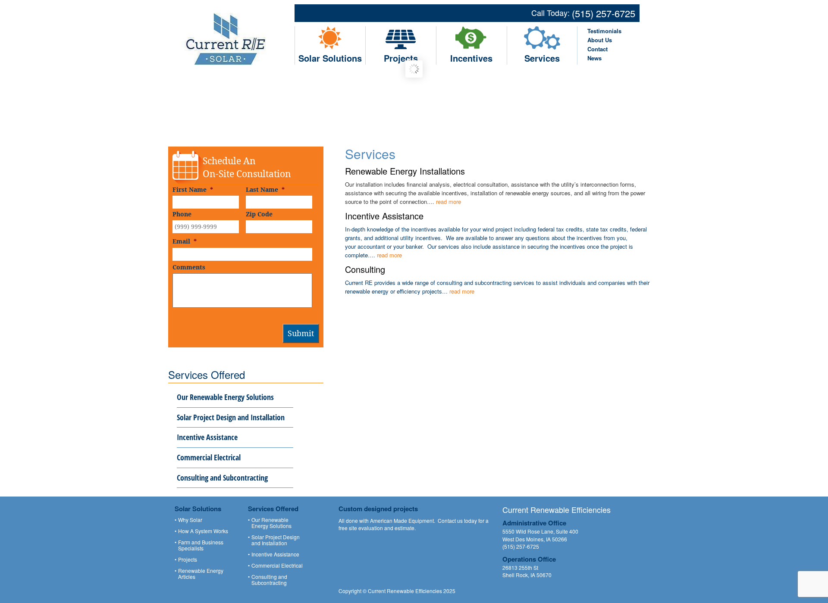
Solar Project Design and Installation (231, 417)
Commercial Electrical (209, 457)
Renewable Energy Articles (200, 574)
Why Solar (190, 520)
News (594, 58)
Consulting (365, 269)
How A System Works (203, 531)
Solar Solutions (330, 58)
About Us (599, 40)
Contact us (450, 520)
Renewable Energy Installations (405, 171)
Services (542, 58)
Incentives (471, 58)
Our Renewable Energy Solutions (225, 397)
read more (448, 201)
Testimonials (604, 31)
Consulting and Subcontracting (222, 477)
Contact (597, 49)
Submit (301, 333)
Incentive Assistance (384, 215)
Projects (401, 58)
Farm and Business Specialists (200, 545)
